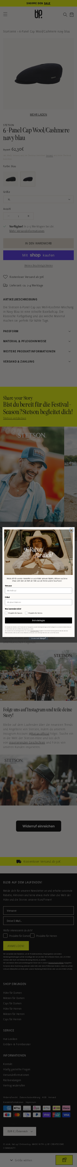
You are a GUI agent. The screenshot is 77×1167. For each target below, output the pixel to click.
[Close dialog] (72, 530)
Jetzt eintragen (38, 620)
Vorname (8, 585)
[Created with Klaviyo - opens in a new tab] (38, 638)
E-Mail (7, 597)
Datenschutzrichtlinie (34, 631)
